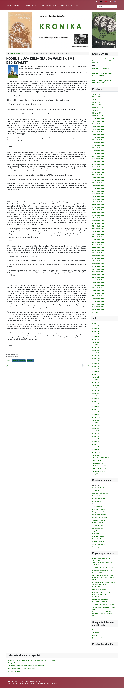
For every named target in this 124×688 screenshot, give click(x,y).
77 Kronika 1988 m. (98, 298)
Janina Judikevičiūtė (98, 544)
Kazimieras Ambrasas (98, 498)
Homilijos (61, 5)
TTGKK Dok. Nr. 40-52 (98, 471)
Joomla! (9, 683)
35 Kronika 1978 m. (98, 185)
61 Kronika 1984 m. (98, 255)
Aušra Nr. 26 (96, 390)
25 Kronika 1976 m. (98, 159)
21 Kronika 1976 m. (98, 148)
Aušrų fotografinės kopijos (100, 474)
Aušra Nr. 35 (96, 415)
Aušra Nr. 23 (96, 382)
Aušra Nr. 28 (96, 396)
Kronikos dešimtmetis (98, 587)
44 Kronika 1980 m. (98, 210)
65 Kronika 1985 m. (98, 266)
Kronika (9, 5)
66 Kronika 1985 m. (98, 269)
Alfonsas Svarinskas (98, 509)
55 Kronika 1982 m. (98, 239)
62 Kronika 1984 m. (98, 258)
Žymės (76, 5)
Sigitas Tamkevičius (98, 488)
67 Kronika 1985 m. (98, 272)
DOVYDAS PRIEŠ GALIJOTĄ (100, 68)
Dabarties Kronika (19, 5)
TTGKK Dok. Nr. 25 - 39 (99, 468)
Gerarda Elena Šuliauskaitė (100, 493)
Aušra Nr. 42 (96, 431)
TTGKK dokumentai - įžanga (100, 458)
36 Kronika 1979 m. (98, 188)
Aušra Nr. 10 (96, 347)
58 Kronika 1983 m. (98, 247)
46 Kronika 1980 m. (98, 215)
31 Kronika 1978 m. (98, 175)
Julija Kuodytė (96, 531)
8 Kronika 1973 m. (97, 113)
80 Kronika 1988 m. (98, 307)
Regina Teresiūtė (97, 539)
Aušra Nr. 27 (96, 393)
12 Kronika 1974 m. (98, 124)
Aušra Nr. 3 (95, 328)
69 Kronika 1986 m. (98, 277)
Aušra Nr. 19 (96, 371)
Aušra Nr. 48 (96, 439)
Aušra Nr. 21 (96, 377)
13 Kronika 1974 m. (98, 126)
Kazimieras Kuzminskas (99, 517)
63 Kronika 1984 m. (98, 261)
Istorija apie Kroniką (32, 5)
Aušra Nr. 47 (96, 436)
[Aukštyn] (121, 685)
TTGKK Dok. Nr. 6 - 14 (98, 463)
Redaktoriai (95, 485)
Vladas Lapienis (97, 547)
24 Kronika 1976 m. (98, 156)
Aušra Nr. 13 (96, 355)
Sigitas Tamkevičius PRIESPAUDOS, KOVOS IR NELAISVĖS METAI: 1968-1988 (103, 614)
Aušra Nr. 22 (96, 380)
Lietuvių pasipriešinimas (99, 602)
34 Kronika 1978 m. (98, 183)
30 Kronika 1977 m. (98, 172)
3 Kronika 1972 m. (97, 99)
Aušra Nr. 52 (96, 447)
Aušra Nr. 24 (96, 385)
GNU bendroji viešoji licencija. (50, 683)
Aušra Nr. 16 (96, 363)
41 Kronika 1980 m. (98, 202)
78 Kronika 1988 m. (98, 301)
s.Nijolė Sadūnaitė (97, 528)
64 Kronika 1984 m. (98, 264)
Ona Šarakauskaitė (98, 541)
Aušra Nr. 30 (96, 401)
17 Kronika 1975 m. (98, 137)
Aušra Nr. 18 (96, 369)
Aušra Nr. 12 (96, 353)
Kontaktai (69, 5)
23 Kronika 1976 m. (98, 153)
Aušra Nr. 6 (95, 336)
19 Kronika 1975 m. (98, 142)
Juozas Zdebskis (97, 506)
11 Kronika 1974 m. (98, 121)
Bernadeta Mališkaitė (98, 496)
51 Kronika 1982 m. (98, 229)
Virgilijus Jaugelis (97, 523)
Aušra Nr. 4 (95, 331)
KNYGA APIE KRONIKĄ (99, 589)
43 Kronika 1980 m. (98, 207)
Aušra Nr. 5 (95, 334)
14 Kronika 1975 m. (98, 129)
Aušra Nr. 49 (96, 441)
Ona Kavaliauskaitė (98, 536)
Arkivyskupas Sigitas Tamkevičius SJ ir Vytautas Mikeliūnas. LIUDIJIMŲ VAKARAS (104, 61)
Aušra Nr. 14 (96, 358)
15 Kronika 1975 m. (98, 132)
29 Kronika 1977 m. (98, 169)
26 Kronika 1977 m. (98, 161)
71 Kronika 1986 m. (98, 282)
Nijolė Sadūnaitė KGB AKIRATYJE (102, 570)
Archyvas (95, 312)
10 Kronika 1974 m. (98, 118)
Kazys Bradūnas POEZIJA (100, 599)
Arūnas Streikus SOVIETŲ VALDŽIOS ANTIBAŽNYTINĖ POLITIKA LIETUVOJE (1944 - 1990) (104, 594)
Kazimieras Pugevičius (99, 514)
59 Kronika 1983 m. (98, 250)
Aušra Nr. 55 (96, 449)
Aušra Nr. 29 (96, 398)
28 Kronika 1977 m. (98, 167)
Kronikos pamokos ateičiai (48, 5)
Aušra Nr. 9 (95, 345)
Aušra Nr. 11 (96, 350)
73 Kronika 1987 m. (98, 288)
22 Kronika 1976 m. (98, 151)
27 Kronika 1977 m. (98, 164)
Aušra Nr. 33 (96, 409)
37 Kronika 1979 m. (98, 191)
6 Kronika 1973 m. (97, 107)
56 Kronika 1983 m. (98, 242)
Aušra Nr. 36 (96, 417)
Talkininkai (95, 504)
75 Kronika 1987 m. (98, 293)
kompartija (30, 360)
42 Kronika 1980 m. (98, 204)
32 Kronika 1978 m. (98, 177)
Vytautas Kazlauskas (98, 520)
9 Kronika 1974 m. (97, 116)
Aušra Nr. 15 (96, 361)
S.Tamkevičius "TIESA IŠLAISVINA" (102, 567)
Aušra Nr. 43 (96, 433)
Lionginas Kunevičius (98, 512)
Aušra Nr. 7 (95, 339)
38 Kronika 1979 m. (98, 194)
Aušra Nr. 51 (96, 444)
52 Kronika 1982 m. (98, 231)
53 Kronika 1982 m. (98, 234)
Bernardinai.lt (96, 630)
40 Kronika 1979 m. (98, 199)
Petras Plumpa (96, 501)
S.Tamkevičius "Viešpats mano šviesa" (103, 604)
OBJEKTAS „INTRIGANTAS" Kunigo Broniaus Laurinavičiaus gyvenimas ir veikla (103, 577)
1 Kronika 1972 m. (97, 94)
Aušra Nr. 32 (96, 406)
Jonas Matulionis (97, 525)
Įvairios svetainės (97, 638)
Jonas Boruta (96, 490)
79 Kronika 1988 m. (98, 304)
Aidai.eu (94, 635)
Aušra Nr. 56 (96, 452)
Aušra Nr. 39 (96, 423)
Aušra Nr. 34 (96, 412)
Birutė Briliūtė (96, 533)
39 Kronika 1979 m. (98, 196)
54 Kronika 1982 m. (98, 237)
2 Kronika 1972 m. (97, 97)
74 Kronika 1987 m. (98, 290)
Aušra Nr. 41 (96, 428)
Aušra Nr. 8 (95, 342)
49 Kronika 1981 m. (98, 223)
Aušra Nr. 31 (96, 404)
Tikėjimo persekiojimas (18, 360)
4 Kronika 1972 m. (97, 102)
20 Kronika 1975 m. (98, 145)
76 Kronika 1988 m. (98, 296)
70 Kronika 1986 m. (98, 280)
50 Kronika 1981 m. (98, 226)
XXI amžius (95, 632)
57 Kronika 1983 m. (98, 245)
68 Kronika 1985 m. (98, 274)
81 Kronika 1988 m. (98, 309)
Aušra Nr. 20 (96, 374)
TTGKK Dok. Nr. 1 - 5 (98, 460)
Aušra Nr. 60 (96, 455)
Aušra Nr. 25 (96, 388)
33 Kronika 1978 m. (98, 180)
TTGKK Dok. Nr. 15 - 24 (99, 466)
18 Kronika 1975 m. (98, 140)
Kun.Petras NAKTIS (98, 573)
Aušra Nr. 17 (96, 366)
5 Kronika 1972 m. (97, 105)
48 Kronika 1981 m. (98, 220)
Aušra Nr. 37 (96, 420)
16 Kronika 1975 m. (98, 134)
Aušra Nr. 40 (96, 425)
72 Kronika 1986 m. (98, 285)
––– (93, 65)
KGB (8, 360)
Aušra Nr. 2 (95, 326)
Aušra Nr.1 (95, 323)
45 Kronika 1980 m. (98, 212)
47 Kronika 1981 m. (98, 218)
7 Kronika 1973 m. (97, 110)
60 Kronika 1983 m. (98, 253)
